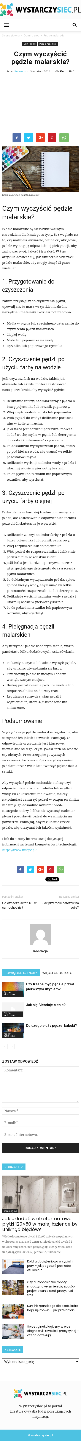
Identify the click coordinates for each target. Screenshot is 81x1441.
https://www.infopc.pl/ (19, 850)
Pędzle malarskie (47, 43)
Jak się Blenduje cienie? (46, 1005)
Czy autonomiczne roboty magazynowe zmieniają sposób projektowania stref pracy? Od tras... (51, 1288)
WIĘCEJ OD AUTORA (56, 973)
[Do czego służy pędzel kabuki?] (13, 1030)
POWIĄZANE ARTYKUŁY (21, 973)
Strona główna (11, 35)
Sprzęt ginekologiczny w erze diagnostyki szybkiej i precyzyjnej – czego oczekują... (53, 1330)
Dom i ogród (30, 43)
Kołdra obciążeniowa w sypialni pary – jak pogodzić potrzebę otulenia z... (50, 1265)
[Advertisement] (40, 104)
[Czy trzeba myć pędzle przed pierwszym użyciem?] (13, 989)
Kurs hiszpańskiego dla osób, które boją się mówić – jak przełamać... (52, 1308)
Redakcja (20, 71)
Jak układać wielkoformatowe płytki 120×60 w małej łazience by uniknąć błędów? (40, 1223)
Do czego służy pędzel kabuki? (51, 1025)
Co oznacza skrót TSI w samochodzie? (19, 905)
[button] (75, 25)
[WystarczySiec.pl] (40, 9)
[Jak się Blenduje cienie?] (13, 1009)
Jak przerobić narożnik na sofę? (61, 905)
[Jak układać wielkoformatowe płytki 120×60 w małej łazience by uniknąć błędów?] (40, 1194)
